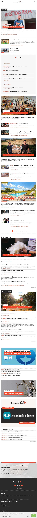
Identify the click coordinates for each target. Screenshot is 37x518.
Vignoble (7, 84)
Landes (19, 45)
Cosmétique (7, 274)
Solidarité (8, 71)
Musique (22, 135)
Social (23, 127)
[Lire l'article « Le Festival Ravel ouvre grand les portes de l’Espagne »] (5, 132)
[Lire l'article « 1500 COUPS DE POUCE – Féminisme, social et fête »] (5, 125)
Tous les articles (33, 287)
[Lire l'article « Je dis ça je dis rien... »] (5, 50)
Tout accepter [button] (33, 515)
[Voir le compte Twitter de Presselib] (17, 485)
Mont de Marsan (16, 127)
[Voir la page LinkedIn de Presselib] (19, 485)
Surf (11, 88)
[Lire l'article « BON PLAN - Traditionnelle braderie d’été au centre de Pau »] (5, 167)
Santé (9, 67)
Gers (4, 84)
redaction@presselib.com (5, 506)
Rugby (22, 45)
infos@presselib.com (5, 511)
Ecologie (6, 285)
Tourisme (19, 179)
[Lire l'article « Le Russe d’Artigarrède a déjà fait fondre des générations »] (5, 212)
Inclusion (26, 127)
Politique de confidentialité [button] (6, 516)
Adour (5, 71)
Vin (9, 84)
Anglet (9, 88)
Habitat (22, 226)
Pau (7, 67)
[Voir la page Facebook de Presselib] (15, 485)
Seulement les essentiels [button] (28, 515)
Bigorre (5, 80)
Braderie (16, 169)
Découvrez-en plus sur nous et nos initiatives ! (9, 501)
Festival (8, 80)
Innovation (22, 285)
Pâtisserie (14, 215)
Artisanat (13, 119)
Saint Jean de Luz (17, 135)
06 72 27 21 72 (3, 505)
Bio (10, 274)
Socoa (8, 268)
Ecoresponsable (13, 279)
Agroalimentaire (9, 34)
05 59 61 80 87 (3, 510)
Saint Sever (7, 261)
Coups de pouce (9, 119)
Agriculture (8, 63)
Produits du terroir (20, 215)
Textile (11, 261)
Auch (3, 285)
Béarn (12, 45)
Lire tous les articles (33, 441)
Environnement (7, 279)
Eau (13, 285)
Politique (9, 92)
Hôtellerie (15, 179)
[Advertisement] (18, 453)
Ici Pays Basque (14, 34)
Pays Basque (4, 34)
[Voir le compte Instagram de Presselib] (22, 485)
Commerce (17, 119)
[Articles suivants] (26, 231)
